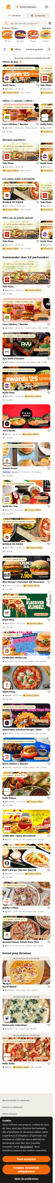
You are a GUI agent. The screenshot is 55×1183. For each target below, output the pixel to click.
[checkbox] (7, 36)
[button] (6, 6)
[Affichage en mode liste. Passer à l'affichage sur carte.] (50, 23)
